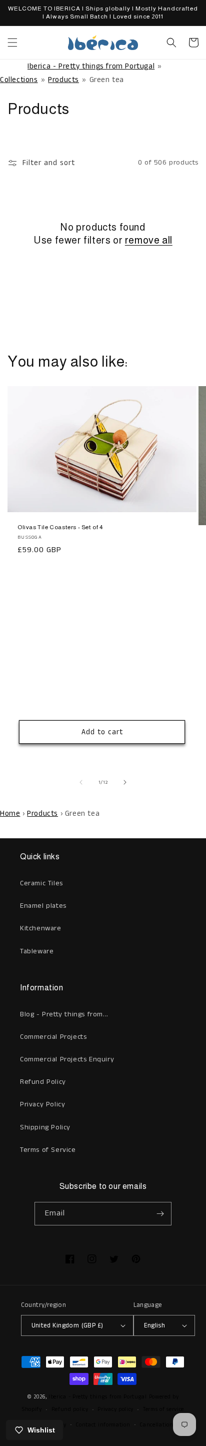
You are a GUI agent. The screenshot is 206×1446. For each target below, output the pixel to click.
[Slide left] (81, 782)
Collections (19, 80)
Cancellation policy (165, 1425)
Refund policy (70, 1409)
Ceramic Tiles (41, 883)
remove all (148, 240)
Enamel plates (43, 906)
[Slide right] (125, 782)
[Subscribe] (160, 1213)
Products (63, 80)
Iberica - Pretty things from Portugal (91, 66)
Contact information (103, 1425)
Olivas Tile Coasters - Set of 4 (60, 527)
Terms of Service (48, 1150)
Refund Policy (43, 1082)
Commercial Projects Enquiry (67, 1059)
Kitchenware (41, 928)
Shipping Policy (45, 1127)
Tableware (37, 951)
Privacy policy (116, 1409)
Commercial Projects (53, 1037)
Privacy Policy (42, 1104)
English (155, 1325)
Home (10, 813)
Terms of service (163, 1409)
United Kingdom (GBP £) (68, 1325)
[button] (13, 43)
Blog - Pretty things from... (64, 1014)
